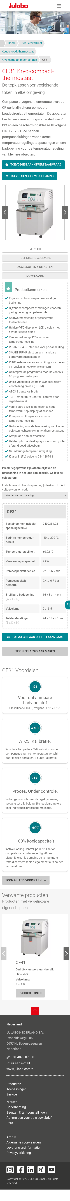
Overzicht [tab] (35, 249)
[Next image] (5, 212)
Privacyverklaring (18, 1153)
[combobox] (35, 495)
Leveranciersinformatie (23, 1147)
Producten (13, 1084)
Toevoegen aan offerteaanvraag (36, 164)
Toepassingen (16, 1089)
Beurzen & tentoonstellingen (26, 1112)
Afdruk (11, 1137)
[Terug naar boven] (35, 1011)
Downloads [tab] (35, 275)
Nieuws (11, 1102)
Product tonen (30, 993)
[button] (35, 212)
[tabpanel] (35, 471)
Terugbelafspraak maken (35, 651)
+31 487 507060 (22, 1057)
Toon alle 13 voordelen (23, 880)
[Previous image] (65, 212)
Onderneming (16, 1107)
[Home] (18, 6)
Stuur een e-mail (18, 1063)
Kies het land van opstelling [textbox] (20, 495)
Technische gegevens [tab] (35, 258)
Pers (9, 1123)
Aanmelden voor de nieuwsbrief (29, 1117)
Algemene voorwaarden (23, 1142)
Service (11, 1094)
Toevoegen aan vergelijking (32, 176)
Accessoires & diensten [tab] (35, 267)
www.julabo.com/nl (20, 1069)
